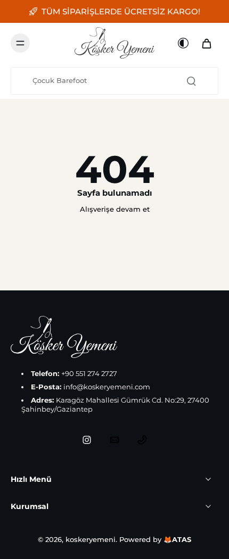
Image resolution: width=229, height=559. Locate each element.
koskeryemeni (91, 540)
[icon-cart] (206, 43)
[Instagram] (87, 440)
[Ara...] (191, 80)
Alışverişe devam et (115, 209)
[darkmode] (183, 43)
